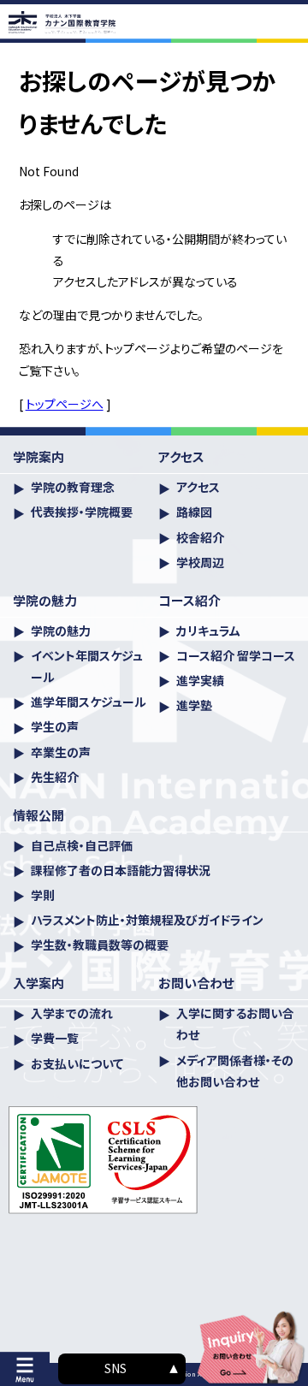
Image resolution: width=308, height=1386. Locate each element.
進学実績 (200, 680)
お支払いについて (77, 1063)
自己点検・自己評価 (82, 845)
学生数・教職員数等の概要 (100, 944)
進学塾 (194, 705)
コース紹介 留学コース (235, 655)
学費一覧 (55, 1037)
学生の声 (55, 726)
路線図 (194, 511)
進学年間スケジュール (88, 701)
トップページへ (65, 403)
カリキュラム (208, 630)
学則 (43, 894)
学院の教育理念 (73, 486)
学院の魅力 (61, 630)
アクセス (198, 486)
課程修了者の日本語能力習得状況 (120, 870)
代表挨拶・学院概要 (82, 511)
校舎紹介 (200, 537)
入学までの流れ (72, 1013)
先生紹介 (55, 776)
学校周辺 (200, 562)
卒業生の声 (61, 752)
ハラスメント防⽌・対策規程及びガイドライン (147, 919)
